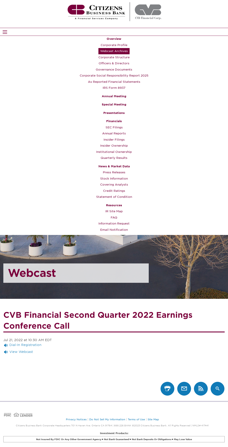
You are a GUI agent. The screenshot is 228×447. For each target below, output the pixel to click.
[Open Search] (5, 32)
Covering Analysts (114, 184)
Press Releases (114, 172)
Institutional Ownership (114, 152)
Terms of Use (136, 419)
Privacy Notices (76, 419)
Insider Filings (114, 139)
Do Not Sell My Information (107, 419)
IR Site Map (114, 211)
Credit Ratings (114, 190)
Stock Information (114, 178)
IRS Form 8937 (114, 87)
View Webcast (21, 352)
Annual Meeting (114, 96)
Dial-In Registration (25, 345)
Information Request (114, 223)
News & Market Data (114, 166)
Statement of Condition (114, 196)
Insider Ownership (114, 145)
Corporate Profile (114, 45)
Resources (114, 205)
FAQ (114, 217)
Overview (114, 38)
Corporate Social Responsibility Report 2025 (114, 75)
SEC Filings (114, 127)
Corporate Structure (114, 57)
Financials (114, 121)
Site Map (153, 419)
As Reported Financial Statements (114, 81)
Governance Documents (114, 69)
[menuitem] (114, 63)
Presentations (114, 113)
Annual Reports (114, 133)
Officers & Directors (114, 63)
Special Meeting (114, 104)
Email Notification (114, 229)
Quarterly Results (114, 158)
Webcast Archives (114, 51)
